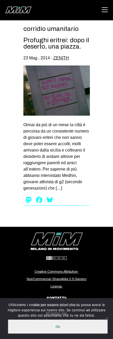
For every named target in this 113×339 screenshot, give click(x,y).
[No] (106, 318)
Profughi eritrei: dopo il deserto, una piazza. (56, 43)
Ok (57, 326)
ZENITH (61, 58)
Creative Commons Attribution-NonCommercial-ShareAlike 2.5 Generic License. (56, 279)
